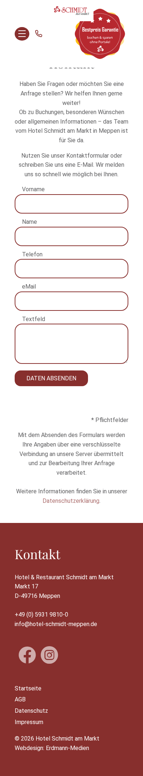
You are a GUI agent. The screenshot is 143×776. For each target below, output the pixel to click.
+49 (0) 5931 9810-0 (41, 614)
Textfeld (33, 319)
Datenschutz (31, 710)
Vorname (33, 189)
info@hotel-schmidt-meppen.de (56, 624)
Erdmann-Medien (67, 748)
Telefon (32, 254)
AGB (20, 699)
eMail (29, 286)
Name (29, 221)
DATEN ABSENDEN (51, 378)
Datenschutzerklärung (71, 500)
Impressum (29, 722)
